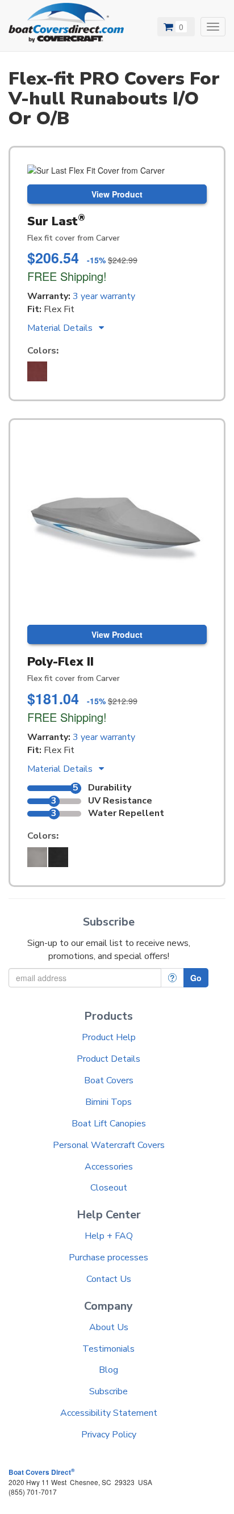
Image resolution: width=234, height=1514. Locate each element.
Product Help (109, 1037)
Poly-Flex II (60, 662)
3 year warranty (104, 296)
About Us (108, 1327)
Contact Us (108, 1279)
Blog (108, 1370)
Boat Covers (108, 1080)
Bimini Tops (108, 1102)
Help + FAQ (109, 1236)
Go (196, 977)
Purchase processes (108, 1257)
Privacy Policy (108, 1434)
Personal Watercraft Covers (109, 1145)
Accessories (109, 1166)
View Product (117, 194)
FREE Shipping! (67, 276)
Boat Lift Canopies (109, 1123)
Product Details (108, 1059)
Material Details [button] (61, 328)
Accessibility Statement (108, 1413)
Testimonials (108, 1349)
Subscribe (108, 1391)
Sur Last (56, 221)
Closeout (108, 1187)
